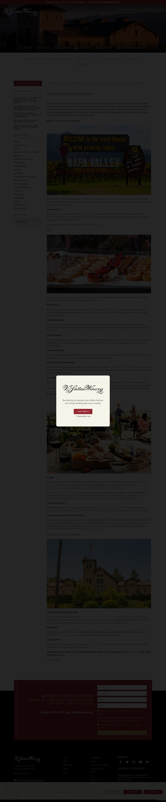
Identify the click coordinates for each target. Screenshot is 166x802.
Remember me (84, 416)
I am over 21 (83, 411)
